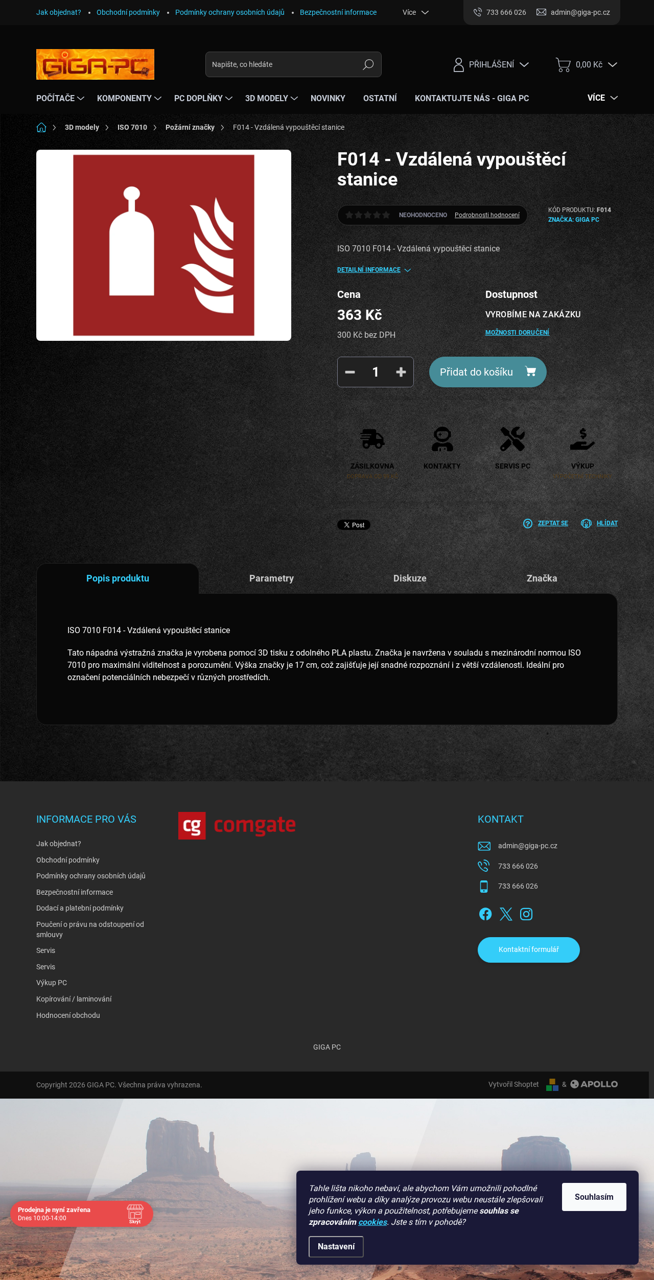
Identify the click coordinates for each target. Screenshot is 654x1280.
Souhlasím (594, 1197)
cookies (372, 1222)
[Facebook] (485, 912)
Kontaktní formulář (529, 949)
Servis (45, 950)
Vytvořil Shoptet (513, 1084)
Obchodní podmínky (128, 12)
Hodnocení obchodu (68, 1015)
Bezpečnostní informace (338, 12)
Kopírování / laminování (73, 999)
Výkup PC (51, 983)
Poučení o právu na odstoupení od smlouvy (90, 929)
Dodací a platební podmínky (80, 908)
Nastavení (336, 1246)
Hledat (368, 64)
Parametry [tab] (271, 578)
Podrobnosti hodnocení (487, 215)
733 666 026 (518, 866)
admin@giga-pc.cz (527, 846)
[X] (505, 912)
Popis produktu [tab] (117, 578)
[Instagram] (526, 912)
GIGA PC (327, 1047)
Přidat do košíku (476, 372)
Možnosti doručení (517, 332)
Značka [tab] (542, 578)
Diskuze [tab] (410, 578)
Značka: (573, 219)
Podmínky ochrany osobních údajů (230, 12)
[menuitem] (61, 98)
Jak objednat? (58, 12)
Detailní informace (369, 269)
